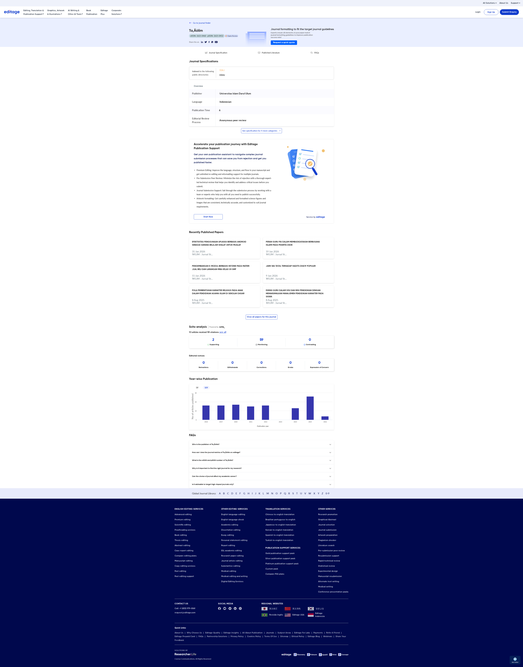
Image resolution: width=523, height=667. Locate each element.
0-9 (327, 493)
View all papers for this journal (261, 317)
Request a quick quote (284, 42)
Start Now (208, 217)
